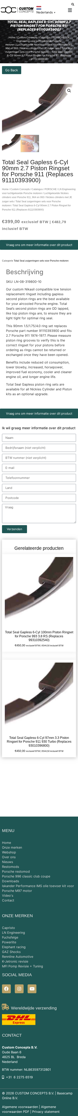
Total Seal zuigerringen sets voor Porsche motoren (41, 260)
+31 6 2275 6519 (19, 1077)
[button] (70, 10)
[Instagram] (19, 988)
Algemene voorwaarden (20, 1107)
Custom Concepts (27, 37)
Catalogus (45, 37)
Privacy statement (46, 1112)
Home (12, 37)
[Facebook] (6, 988)
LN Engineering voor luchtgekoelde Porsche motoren (37, 41)
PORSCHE (58, 37)
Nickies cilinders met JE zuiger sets (40, 48)
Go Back (11, 70)
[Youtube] (32, 988)
